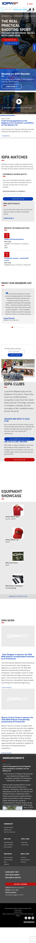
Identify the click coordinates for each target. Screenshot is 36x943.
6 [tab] (20, 327)
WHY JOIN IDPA (19, 460)
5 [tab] (18, 327)
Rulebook (6, 864)
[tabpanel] (18, 306)
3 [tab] (15, 327)
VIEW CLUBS (14, 355)
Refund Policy (18, 912)
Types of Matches (8, 844)
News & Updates (8, 859)
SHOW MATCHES (17, 199)
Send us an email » (19, 887)
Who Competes (8, 847)
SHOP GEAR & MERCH (12, 875)
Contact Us (23, 862)
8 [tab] (23, 327)
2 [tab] (14, 327)
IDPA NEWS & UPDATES (13, 878)
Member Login (7, 829)
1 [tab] (12, 327)
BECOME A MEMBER (20, 884)
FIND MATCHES (9, 40)
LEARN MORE (11, 86)
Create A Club (24, 844)
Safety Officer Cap (12, 540)
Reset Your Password (9, 832)
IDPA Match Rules (8, 842)
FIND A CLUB (11, 43)
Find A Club (24, 842)
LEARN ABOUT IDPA (12, 872)
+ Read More (5, 136)
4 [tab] (17, 327)
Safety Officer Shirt (12, 517)
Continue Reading (6, 687)
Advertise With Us (25, 859)
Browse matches (13, 169)
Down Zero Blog (8, 857)
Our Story (23, 857)
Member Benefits (8, 827)
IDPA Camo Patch (12, 563)
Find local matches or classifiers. (14, 191)
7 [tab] (22, 327)
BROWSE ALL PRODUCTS (17, 596)
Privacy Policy (18, 910)
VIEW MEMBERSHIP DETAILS (19, 439)
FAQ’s (5, 862)
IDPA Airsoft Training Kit (14, 586)
